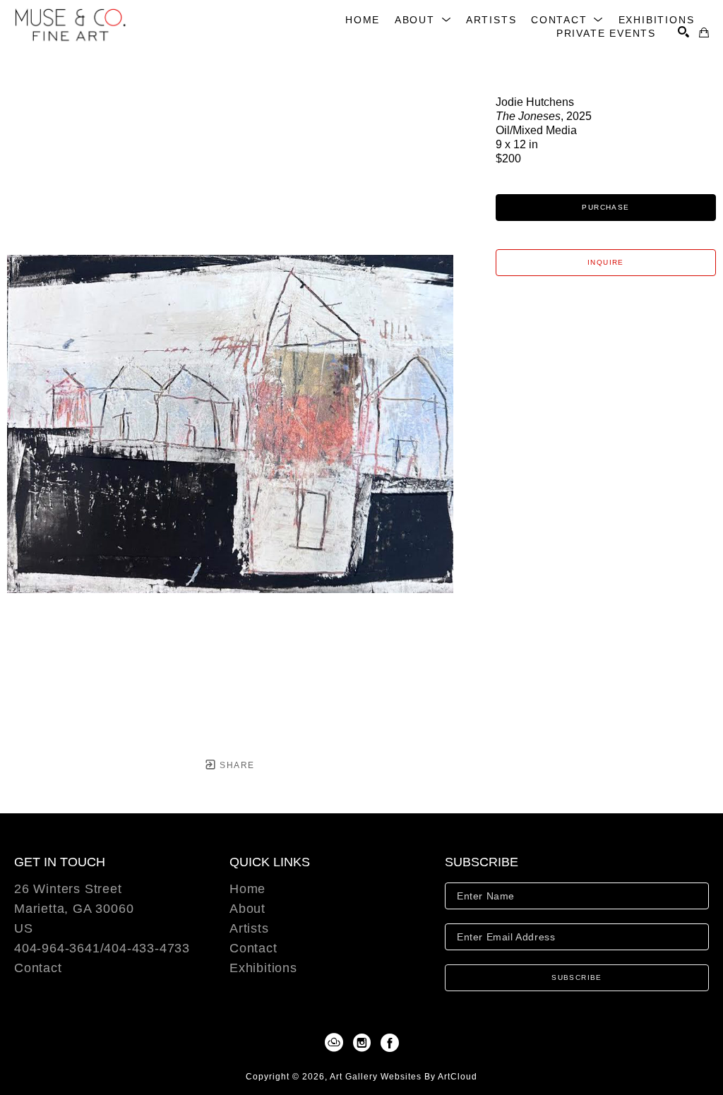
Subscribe (576, 977)
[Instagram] (364, 1043)
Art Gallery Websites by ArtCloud (403, 1077)
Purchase (605, 207)
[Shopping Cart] (704, 32)
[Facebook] (390, 1043)
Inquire (605, 262)
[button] (423, 19)
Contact (38, 968)
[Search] (683, 31)
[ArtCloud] (336, 1043)
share (235, 765)
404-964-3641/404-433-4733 (102, 948)
